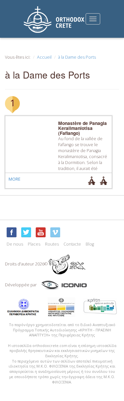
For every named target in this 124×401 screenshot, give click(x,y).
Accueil (44, 57)
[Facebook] (12, 232)
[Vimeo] (55, 232)
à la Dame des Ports (77, 57)
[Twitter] (26, 232)
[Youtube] (41, 232)
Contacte (72, 244)
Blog (90, 244)
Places (34, 244)
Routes (52, 244)
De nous (15, 244)
